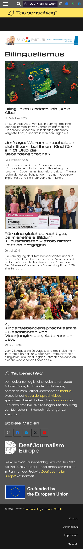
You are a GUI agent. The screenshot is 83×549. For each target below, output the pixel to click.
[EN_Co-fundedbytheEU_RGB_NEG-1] (38, 491)
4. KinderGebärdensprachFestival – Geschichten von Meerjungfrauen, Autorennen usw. (41, 332)
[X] (35, 432)
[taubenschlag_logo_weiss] (24, 373)
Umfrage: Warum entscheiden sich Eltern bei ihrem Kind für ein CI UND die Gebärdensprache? (39, 148)
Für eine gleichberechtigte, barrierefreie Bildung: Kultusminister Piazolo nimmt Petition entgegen (38, 239)
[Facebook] (67, 4)
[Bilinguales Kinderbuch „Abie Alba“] (41, 82)
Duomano (60, 400)
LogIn (74, 544)
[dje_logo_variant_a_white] (34, 447)
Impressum (71, 535)
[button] (5, 4)
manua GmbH (53, 509)
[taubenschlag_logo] (41, 13)
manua (65, 391)
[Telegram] (79, 4)
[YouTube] (44, 432)
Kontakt (73, 518)
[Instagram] (61, 4)
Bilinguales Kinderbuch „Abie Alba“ (37, 110)
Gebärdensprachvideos (43, 395)
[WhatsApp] (73, 4)
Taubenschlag (32, 509)
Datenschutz (70, 527)
